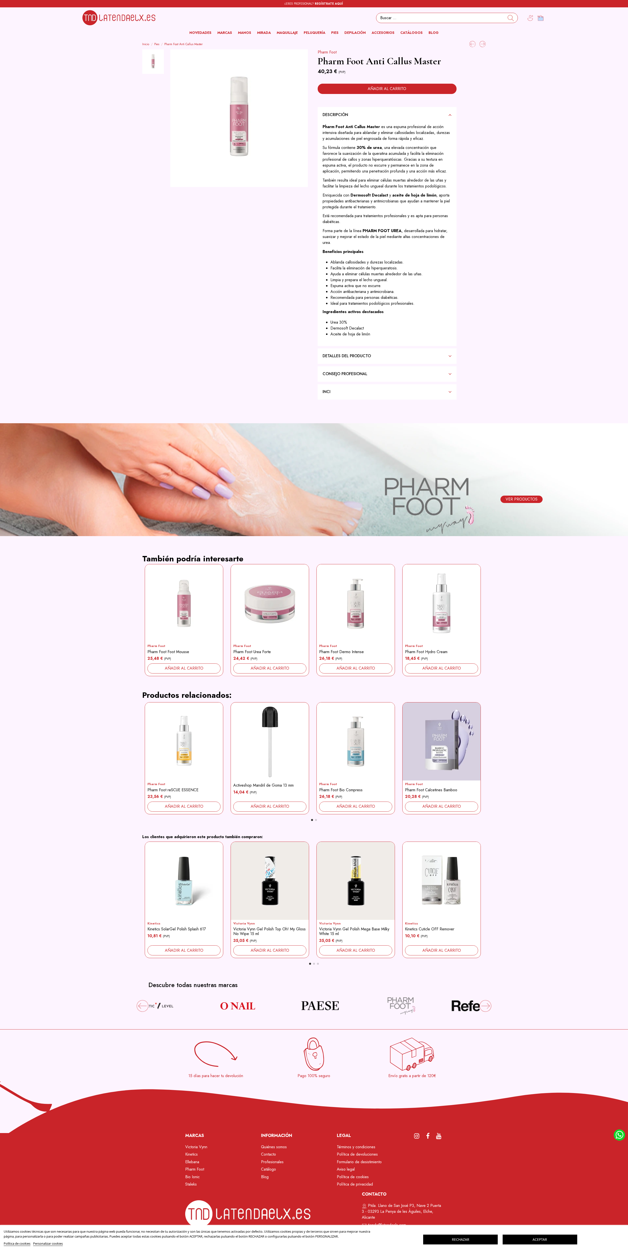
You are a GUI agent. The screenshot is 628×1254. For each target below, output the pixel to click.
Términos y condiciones (356, 1147)
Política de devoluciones (357, 1154)
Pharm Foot (327, 52)
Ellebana (192, 1162)
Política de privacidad (355, 1184)
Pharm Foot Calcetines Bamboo (431, 790)
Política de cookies (353, 1177)
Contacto (268, 1154)
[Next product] (482, 43)
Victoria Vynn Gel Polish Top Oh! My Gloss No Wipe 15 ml (269, 931)
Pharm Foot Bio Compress (341, 790)
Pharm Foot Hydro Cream (426, 652)
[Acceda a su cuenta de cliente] (530, 18)
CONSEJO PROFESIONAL (345, 374)
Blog (265, 1177)
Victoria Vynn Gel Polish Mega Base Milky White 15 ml (354, 931)
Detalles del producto (347, 356)
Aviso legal (346, 1169)
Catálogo (268, 1169)
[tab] (387, 114)
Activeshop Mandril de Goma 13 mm (263, 785)
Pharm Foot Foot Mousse (168, 652)
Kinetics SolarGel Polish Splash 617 (176, 929)
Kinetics (153, 923)
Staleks (191, 1184)
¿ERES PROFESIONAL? (313, 3)
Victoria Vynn (244, 923)
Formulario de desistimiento (359, 1162)
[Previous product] (473, 43)
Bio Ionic (192, 1177)
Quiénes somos (274, 1147)
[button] (224, 32)
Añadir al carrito (387, 89)
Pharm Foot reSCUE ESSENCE (172, 790)
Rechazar (460, 1239)
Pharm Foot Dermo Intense (341, 652)
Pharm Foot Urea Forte (252, 652)
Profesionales (272, 1162)
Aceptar (540, 1239)
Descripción (335, 115)
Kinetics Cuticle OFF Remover (429, 929)
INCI (326, 392)
